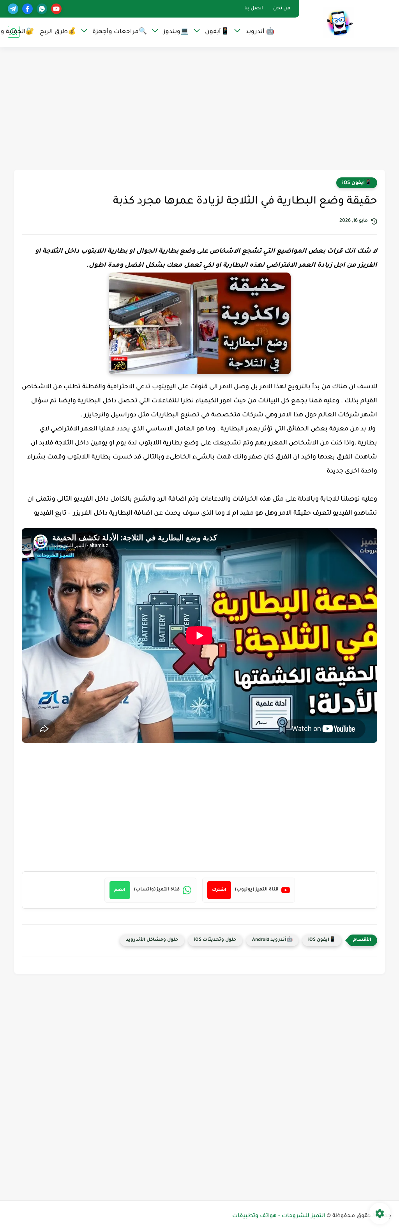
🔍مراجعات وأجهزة (119, 32)
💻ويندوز (176, 32)
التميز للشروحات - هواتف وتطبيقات (278, 1216)
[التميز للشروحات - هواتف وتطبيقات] (338, 22)
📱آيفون (217, 32)
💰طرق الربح (58, 32)
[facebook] (27, 9)
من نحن (281, 8)
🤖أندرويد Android (272, 940)
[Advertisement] (199, 109)
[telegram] (13, 9)
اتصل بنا (253, 8)
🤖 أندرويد (259, 32)
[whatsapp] (42, 9)
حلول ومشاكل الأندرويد (152, 940)
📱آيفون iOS (356, 183)
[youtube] (56, 9)
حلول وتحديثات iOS (215, 940)
